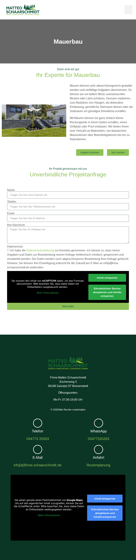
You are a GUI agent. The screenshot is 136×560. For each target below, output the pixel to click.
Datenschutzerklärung (40, 250)
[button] (128, 9)
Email (10, 213)
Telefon (11, 201)
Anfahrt (98, 457)
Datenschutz (15, 246)
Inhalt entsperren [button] (107, 277)
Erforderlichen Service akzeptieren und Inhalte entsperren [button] (107, 292)
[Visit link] (37, 430)
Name (11, 190)
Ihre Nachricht (16, 225)
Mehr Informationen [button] (48, 292)
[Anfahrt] (98, 449)
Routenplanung (98, 465)
